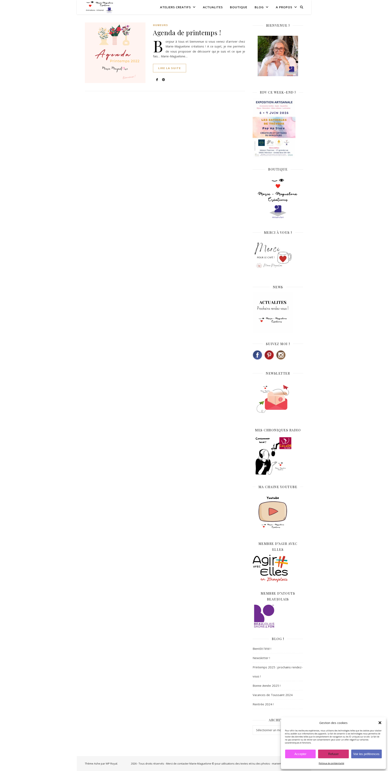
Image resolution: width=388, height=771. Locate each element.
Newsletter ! (261, 658)
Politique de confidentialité (331, 763)
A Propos (284, 7)
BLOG (259, 7)
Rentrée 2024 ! (263, 704)
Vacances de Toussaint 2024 (273, 695)
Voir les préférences (366, 754)
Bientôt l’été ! (262, 649)
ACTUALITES (213, 7)
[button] (380, 723)
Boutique (238, 7)
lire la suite (169, 68)
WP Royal (111, 763)
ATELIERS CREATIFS (175, 7)
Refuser (333, 754)
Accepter (300, 754)
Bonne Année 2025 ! (266, 686)
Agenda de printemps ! (187, 32)
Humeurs (160, 25)
